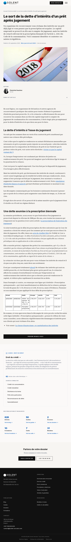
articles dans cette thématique (16, 376)
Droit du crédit (12, 11)
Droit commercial (42, 484)
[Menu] (66, 3)
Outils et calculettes (42, 505)
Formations (7, 510)
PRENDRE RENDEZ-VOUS (35, 336)
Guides (6, 505)
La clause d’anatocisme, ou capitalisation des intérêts (36, 325)
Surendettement (12, 402)
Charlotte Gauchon (16, 90)
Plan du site (49, 539)
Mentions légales (23, 539)
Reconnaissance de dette (15, 398)
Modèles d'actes (42, 502)
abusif (32, 267)
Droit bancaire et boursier (44, 478)
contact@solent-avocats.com (13, 528)
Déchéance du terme (14, 391)
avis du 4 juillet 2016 (41, 233)
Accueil (5, 11)
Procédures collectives (43, 487)
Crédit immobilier (12, 388)
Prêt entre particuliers (14, 395)
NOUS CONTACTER (56, 2)
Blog (5, 502)
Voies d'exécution (42, 490)
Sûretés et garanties (43, 493)
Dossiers (6, 507)
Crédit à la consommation (15, 384)
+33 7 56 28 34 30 (44, 458)
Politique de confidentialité (37, 539)
